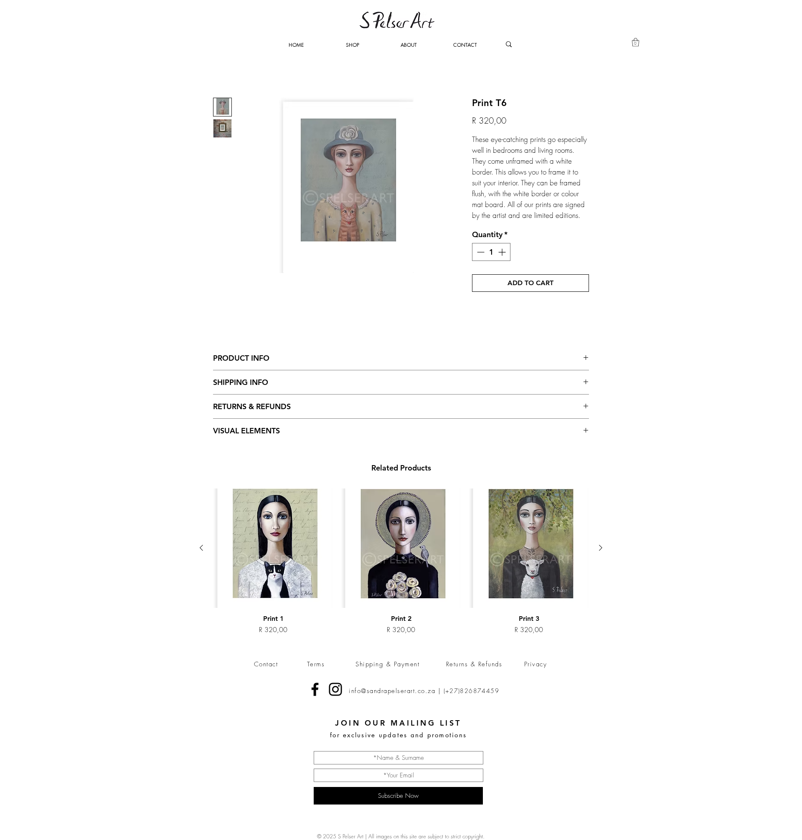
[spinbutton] (491, 252)
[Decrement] (479, 252)
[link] (635, 42)
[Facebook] (315, 689)
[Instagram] (335, 689)
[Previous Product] (201, 548)
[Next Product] (601, 548)
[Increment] (502, 252)
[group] (401, 561)
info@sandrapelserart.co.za (392, 691)
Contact (266, 664)
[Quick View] (273, 548)
